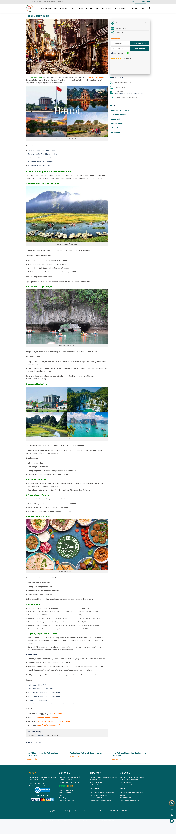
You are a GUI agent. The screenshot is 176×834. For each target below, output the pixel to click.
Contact (53, 1)
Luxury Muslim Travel (137, 8)
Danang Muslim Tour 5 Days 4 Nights (42, 150)
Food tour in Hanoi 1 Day (37, 700)
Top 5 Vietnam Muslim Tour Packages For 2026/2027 (129, 754)
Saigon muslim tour (103, 8)
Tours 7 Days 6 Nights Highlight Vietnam (44, 696)
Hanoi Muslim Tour (67, 8)
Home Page (46, 1)
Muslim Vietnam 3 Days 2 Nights (40, 162)
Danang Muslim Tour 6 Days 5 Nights (42, 154)
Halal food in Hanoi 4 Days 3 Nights (42, 158)
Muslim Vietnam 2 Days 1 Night (40, 165)
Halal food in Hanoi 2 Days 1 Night (41, 689)
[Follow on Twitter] (35, 1)
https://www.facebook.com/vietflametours (53, 721)
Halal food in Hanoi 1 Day (37, 685)
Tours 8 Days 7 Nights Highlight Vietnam (44, 692)
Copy (115, 53)
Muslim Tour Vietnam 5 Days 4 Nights (85, 753)
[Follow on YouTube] (40, 1)
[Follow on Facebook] (27, 1)
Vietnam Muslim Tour (49, 8)
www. (43, 786)
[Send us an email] (38, 1)
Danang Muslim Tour (85, 8)
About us (60, 1)
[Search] (149, 8)
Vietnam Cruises (120, 8)
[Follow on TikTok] (32, 1)
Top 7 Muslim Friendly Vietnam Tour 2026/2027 (42, 754)
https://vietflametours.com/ (48, 725)
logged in (41, 736)
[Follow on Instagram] (30, 1)
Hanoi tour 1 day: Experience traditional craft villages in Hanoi (52, 704)
